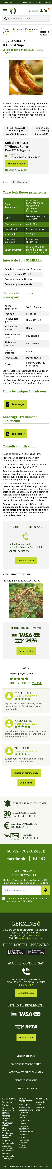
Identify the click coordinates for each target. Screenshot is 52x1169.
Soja (7, 31)
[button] (26, 77)
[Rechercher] (5, 18)
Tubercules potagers (24, 1141)
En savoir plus (26, 651)
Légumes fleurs (26, 1131)
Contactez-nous (26, 560)
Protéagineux (31, 29)
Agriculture (9, 1099)
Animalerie (41, 1099)
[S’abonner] (45, 890)
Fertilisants (7, 1105)
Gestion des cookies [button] (26, 1088)
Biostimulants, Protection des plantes (9, 1110)
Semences (17, 29)
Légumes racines (23, 1135)
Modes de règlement (26, 1080)
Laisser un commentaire (26, 773)
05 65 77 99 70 (34, 935)
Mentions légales (26, 1056)
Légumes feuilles (23, 1116)
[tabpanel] (26, 156)
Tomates (23, 1123)
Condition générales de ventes (26, 1072)
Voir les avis (26, 782)
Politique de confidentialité (26, 1064)
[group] (26, 78)
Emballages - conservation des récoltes (8, 1148)
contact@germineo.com (27, 2)
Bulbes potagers (23, 1146)
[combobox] (26, 19)
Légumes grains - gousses (26, 1111)
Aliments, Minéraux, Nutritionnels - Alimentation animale (8, 1133)
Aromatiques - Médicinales (25, 1105)
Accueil (6, 29)
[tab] (16, 131)
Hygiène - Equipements (8, 1141)
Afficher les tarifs (16, 163)
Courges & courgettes (24, 1127)
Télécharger (18, 404)
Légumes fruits (25, 1120)
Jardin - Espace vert (26, 1100)
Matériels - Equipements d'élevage (8, 1156)
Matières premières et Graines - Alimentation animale (8, 1120)
